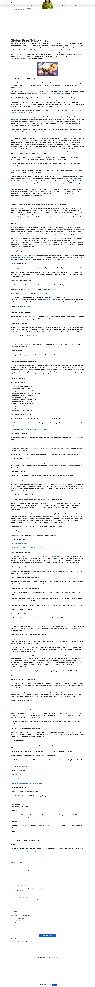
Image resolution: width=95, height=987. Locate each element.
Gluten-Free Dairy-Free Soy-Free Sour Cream (33, 429)
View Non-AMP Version (52, 957)
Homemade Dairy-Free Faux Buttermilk (61, 448)
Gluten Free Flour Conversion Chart (23, 257)
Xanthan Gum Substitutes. (24, 200)
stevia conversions (26, 766)
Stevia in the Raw (15, 779)
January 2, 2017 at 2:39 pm (18, 913)
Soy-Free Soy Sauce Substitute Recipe (50, 825)
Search (7, 5)
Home (3, 5)
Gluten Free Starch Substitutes (58, 93)
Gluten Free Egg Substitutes (19, 796)
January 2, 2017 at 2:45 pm (20, 920)
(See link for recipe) (45, 548)
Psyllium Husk (25, 306)
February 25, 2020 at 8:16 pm (21, 885)
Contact (86, 5)
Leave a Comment (47, 935)
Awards (91, 5)
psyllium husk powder (49, 299)
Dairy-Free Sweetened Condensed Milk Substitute (25, 548)
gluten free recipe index (33, 851)
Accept (54, 984)
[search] (83, 2)
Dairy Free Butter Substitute (19, 543)
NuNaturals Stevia (16, 774)
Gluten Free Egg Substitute (36, 335)
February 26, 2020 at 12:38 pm (23, 897)
